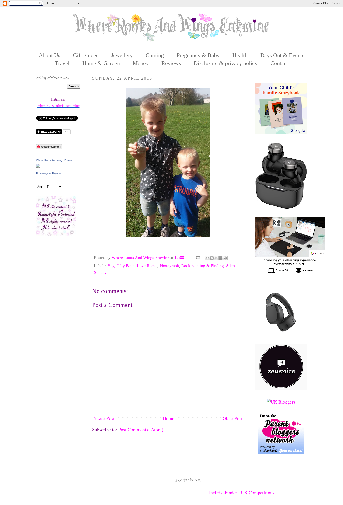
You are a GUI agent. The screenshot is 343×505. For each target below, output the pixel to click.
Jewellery (122, 55)
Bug (111, 265)
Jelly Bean (126, 265)
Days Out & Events (282, 55)
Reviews (171, 63)
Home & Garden (101, 63)
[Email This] (207, 258)
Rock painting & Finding (202, 265)
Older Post (233, 418)
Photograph (169, 265)
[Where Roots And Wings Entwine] (38, 166)
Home (168, 418)
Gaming (155, 55)
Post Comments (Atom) (140, 429)
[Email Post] (197, 257)
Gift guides (85, 55)
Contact (279, 63)
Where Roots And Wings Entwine (141, 257)
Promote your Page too (49, 173)
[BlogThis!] (212, 258)
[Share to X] (216, 258)
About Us (49, 55)
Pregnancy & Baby (198, 55)
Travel (62, 63)
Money (141, 63)
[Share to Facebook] (220, 258)
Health (240, 55)
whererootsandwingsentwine (58, 106)
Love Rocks (147, 265)
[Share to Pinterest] (225, 258)
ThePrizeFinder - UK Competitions (241, 492)
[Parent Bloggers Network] (281, 452)
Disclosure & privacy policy (226, 63)
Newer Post (104, 418)
